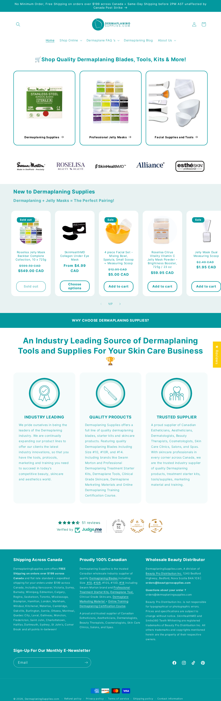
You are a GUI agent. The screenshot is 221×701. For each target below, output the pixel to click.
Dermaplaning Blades (103, 578)
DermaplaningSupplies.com (42, 698)
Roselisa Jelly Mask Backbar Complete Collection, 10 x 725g (31, 255)
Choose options (74, 286)
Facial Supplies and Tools (174, 137)
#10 (89, 582)
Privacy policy (95, 698)
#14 (122, 582)
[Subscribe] (86, 662)
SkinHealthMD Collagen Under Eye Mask (74, 255)
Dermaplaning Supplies (41, 137)
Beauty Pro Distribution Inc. (164, 573)
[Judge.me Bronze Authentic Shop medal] (137, 526)
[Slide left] (101, 304)
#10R (97, 582)
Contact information (170, 698)
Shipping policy (143, 698)
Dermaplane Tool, (122, 592)
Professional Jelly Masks (108, 137)
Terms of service (118, 698)
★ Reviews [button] (217, 354)
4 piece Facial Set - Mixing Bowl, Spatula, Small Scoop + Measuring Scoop (118, 257)
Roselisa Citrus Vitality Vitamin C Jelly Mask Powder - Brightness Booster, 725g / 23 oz (162, 259)
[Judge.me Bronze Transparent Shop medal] (156, 526)
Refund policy (73, 698)
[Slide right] (120, 304)
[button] (18, 24)
